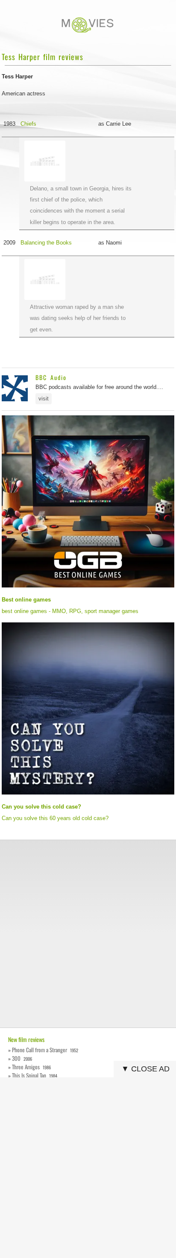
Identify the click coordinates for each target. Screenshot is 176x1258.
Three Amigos (31, 1066)
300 (22, 1058)
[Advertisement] (88, 934)
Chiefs (28, 124)
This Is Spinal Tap (34, 1075)
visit (43, 398)
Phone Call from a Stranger (45, 1049)
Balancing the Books (46, 242)
